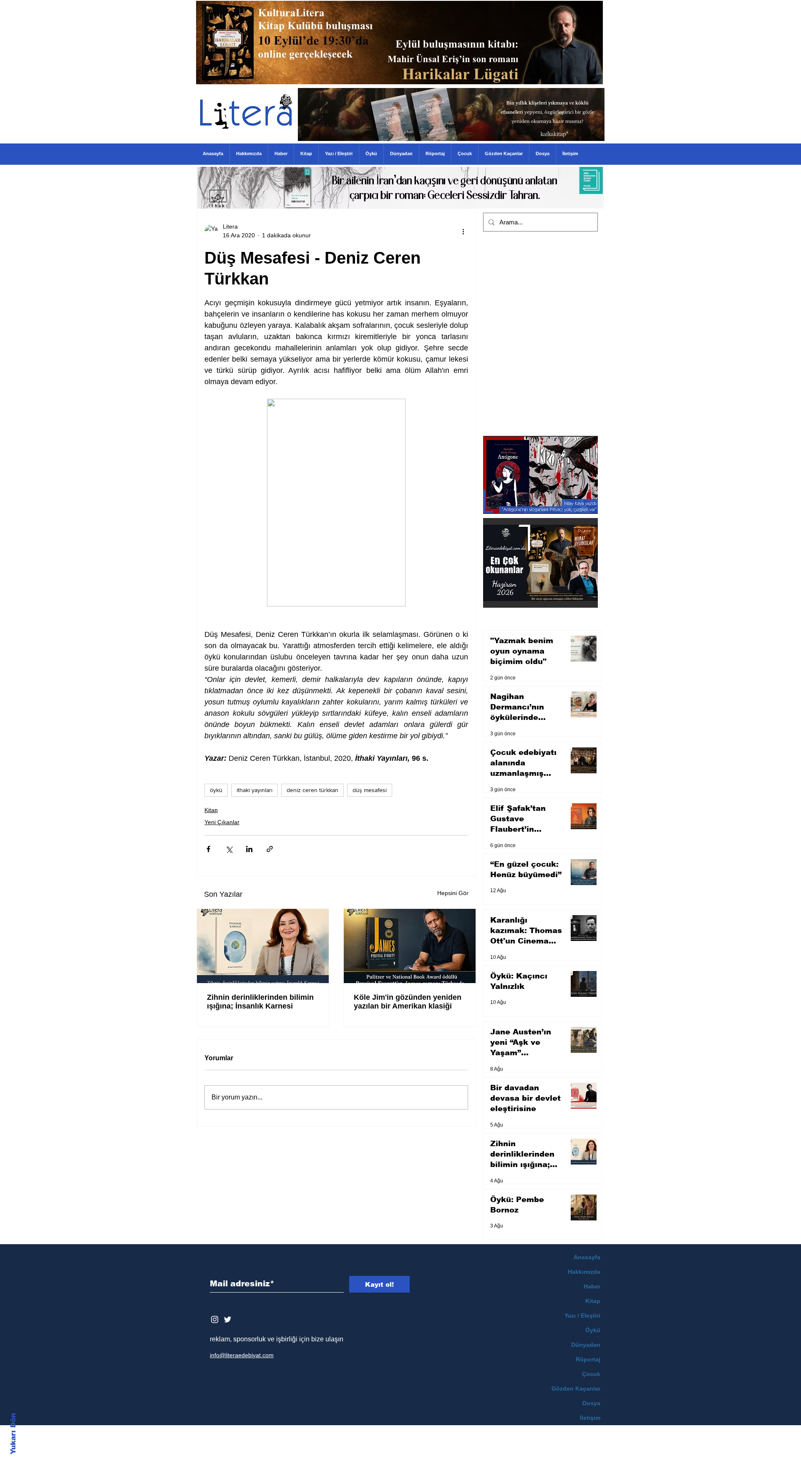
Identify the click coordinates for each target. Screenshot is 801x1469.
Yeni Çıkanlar (221, 822)
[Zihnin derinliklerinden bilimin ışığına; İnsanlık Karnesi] (263, 946)
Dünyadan (585, 1344)
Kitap (211, 810)
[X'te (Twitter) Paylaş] (229, 849)
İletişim (590, 1417)
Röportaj (588, 1359)
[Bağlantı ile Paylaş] (270, 849)
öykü (216, 790)
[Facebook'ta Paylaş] (208, 849)
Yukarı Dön (13, 1433)
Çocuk (591, 1374)
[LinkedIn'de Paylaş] (249, 849)
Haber (592, 1286)
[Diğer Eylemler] (463, 231)
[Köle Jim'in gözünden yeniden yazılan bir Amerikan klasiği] (410, 946)
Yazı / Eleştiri (582, 1315)
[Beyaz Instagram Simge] (214, 1319)
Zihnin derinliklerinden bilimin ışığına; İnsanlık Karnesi (260, 1001)
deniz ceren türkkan (312, 790)
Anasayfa (587, 1257)
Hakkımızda (584, 1271)
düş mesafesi (370, 790)
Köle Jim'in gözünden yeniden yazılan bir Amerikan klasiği (407, 1001)
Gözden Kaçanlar (576, 1388)
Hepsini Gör (453, 893)
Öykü (592, 1330)
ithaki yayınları (254, 790)
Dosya (591, 1403)
